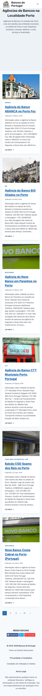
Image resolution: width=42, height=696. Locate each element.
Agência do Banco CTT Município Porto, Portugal (21, 374)
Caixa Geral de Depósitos (14, 459)
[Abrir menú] (38, 4)
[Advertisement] (21, 57)
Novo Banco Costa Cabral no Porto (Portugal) (17, 554)
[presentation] (21, 86)
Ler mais (9, 150)
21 (24, 613)
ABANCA (8, 102)
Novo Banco (9, 272)
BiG (6, 186)
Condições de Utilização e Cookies (21, 664)
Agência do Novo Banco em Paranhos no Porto (21, 281)
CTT (6, 366)
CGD (26, 459)
